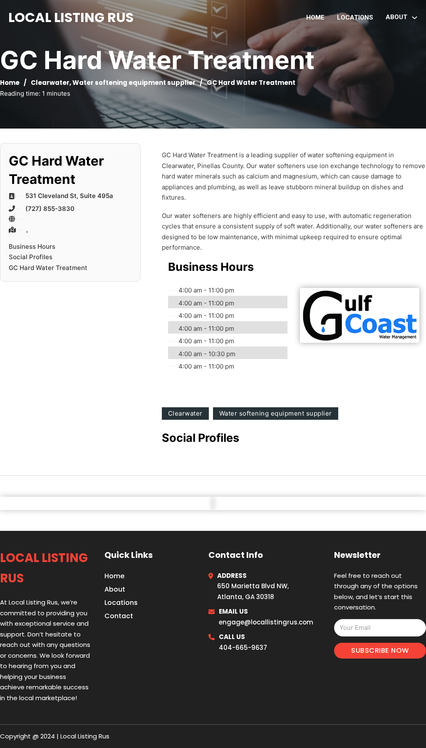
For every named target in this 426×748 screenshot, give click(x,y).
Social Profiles (30, 257)
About (114, 589)
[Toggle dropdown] (414, 18)
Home (315, 17)
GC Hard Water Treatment (48, 268)
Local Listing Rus (71, 17)
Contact (118, 616)
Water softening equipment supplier (134, 82)
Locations (355, 17)
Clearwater (50, 82)
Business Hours (32, 246)
